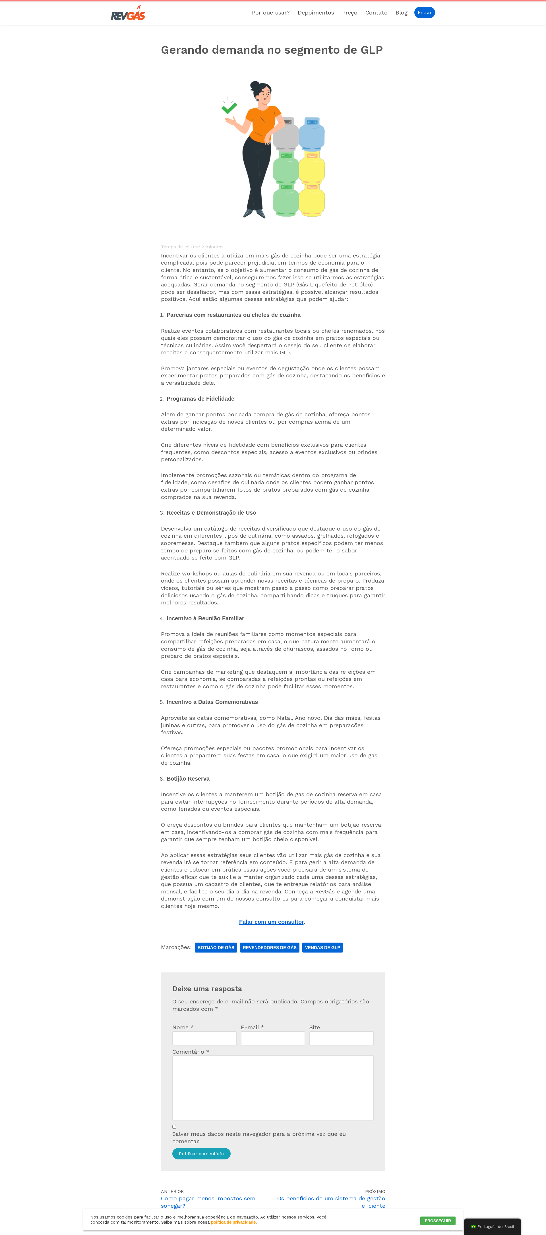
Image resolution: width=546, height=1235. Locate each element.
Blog (402, 12)
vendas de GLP (322, 947)
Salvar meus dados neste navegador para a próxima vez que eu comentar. (259, 1137)
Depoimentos (316, 12)
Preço (349, 12)
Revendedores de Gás (270, 947)
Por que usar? (271, 12)
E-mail (252, 1027)
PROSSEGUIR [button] (438, 1221)
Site (314, 1027)
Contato (376, 12)
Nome (183, 1027)
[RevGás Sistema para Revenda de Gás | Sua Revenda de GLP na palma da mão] (128, 12)
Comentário (191, 1051)
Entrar (425, 12)
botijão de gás (216, 947)
